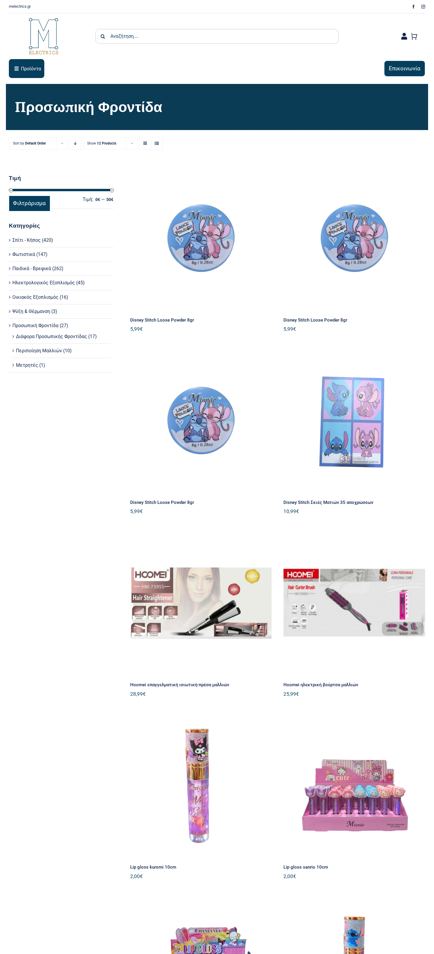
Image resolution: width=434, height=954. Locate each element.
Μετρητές (27, 365)
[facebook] (413, 7)
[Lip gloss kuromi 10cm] (201, 785)
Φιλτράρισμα (29, 203)
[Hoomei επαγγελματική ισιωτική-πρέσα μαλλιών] (201, 603)
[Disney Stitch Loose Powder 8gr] (201, 238)
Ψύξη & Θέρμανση (31, 311)
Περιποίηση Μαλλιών (39, 350)
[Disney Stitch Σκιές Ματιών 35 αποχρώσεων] (354, 420)
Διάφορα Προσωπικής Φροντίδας (51, 336)
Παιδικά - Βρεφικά (31, 268)
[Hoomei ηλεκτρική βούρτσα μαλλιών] (354, 603)
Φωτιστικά (23, 254)
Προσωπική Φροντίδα (35, 325)
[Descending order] (75, 143)
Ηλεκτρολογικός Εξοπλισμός (43, 282)
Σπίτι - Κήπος (26, 240)
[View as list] (157, 143)
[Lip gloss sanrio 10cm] (354, 785)
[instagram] (423, 7)
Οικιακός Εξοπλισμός (35, 297)
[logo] (43, 15)
